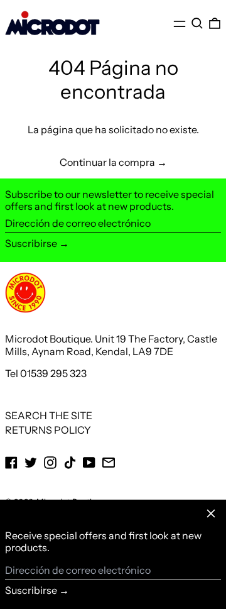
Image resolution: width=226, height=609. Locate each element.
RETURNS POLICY (48, 430)
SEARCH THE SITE (48, 415)
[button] (197, 23)
